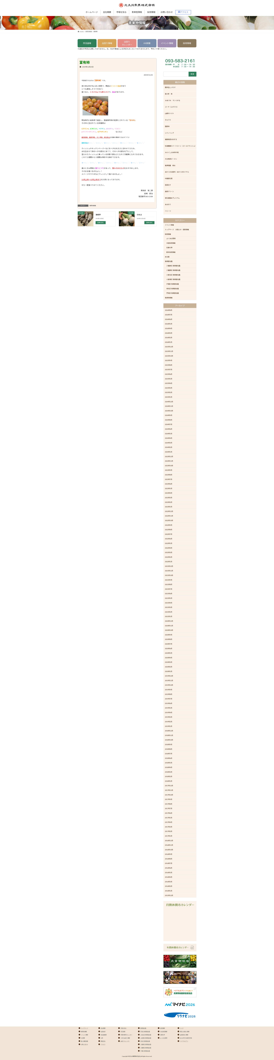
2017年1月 (168, 836)
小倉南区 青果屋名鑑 (173, 279)
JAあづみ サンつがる (172, 100)
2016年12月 (169, 840)
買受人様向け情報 (184, 1031)
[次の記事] (127, 222)
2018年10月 (169, 740)
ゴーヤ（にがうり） (171, 107)
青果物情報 (92, 205)
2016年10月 (169, 850)
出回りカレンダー (127, 43)
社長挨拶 (103, 1031)
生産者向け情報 (184, 1034)
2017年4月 (168, 822)
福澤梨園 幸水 (170, 165)
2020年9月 (168, 635)
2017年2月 (168, 831)
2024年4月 (168, 438)
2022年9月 (168, 525)
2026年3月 (168, 333)
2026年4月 (168, 328)
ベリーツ (168, 211)
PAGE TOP (266, 1026)
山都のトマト (169, 113)
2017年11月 (169, 790)
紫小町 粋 (168, 94)
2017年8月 (168, 804)
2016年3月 (168, 882)
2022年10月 (169, 520)
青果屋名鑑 (168, 261)
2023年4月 (168, 493)
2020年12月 (169, 621)
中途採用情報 (170, 243)
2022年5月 (168, 543)
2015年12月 (169, 895)
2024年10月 (169, 411)
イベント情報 (167, 43)
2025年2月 (168, 392)
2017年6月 (168, 813)
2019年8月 (168, 694)
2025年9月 (168, 360)
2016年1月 (168, 891)
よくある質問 (170, 238)
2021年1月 (168, 616)
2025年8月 (168, 365)
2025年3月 (168, 388)
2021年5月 (168, 598)
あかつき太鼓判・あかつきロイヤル (177, 172)
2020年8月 (168, 639)
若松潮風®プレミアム (172, 198)
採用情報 (187, 43)
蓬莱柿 (167, 126)
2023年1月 (168, 507)
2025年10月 (169, 356)
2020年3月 (168, 662)
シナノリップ (169, 133)
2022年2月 (168, 557)
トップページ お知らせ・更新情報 (177, 229)
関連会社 (103, 1041)
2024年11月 (169, 406)
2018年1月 (168, 781)
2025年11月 (169, 351)
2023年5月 (168, 488)
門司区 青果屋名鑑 (172, 293)
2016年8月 (168, 859)
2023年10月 (169, 466)
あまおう (168, 204)
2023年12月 (169, 456)
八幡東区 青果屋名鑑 (173, 266)
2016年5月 (168, 872)
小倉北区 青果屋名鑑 (173, 275)
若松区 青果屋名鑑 (172, 289)
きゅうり (168, 120)
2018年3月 (168, 772)
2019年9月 (168, 690)
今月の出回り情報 (125, 1038)
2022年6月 (168, 539)
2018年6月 (168, 758)
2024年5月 (168, 434)
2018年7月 (168, 754)
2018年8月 (168, 749)
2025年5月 (168, 379)
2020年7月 (168, 644)
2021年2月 (168, 612)
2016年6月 (168, 868)
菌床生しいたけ (170, 87)
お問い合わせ (84, 1044)
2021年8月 (168, 584)
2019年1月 (168, 726)
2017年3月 (168, 827)
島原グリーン (169, 191)
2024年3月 (168, 443)
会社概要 (103, 1028)
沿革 (102, 1038)
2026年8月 (168, 310)
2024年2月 (168, 447)
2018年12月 (169, 731)
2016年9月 (168, 854)
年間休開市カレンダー (126, 1034)
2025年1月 (168, 397)
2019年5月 (168, 708)
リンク (181, 1028)
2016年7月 (168, 863)
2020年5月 (168, 653)
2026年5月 (168, 324)
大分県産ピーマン (171, 159)
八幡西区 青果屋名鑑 (173, 270)
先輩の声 (169, 247)
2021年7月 (168, 589)
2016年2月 (168, 886)
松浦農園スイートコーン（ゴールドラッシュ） (180, 146)
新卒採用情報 (170, 252)
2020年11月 (169, 626)
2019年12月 (169, 676)
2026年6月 (168, 319)
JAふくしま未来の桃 (172, 152)
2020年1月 (168, 671)
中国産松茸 (168, 178)
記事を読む (100, 222)
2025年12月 (169, 347)
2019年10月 (169, 685)
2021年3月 (168, 607)
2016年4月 (168, 877)
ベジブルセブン (184, 1041)
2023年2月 (168, 502)
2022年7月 (168, 534)
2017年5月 (168, 818)
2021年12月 (169, 566)
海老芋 (98, 215)
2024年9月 (168, 415)
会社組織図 (104, 1034)
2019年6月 (168, 703)
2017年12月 (169, 785)
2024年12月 (169, 402)
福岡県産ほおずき (171, 139)
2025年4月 (168, 383)
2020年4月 (168, 658)
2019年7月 (168, 699)
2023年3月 (168, 497)
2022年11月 (169, 516)
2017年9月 (168, 799)
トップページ (84, 1028)
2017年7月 (168, 808)
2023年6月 (168, 484)
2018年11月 (169, 735)
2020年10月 (169, 630)
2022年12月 (169, 511)
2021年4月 (168, 603)
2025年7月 (168, 369)
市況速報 (87, 43)
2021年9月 (168, 580)
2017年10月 (169, 795)
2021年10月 (169, 575)
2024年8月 (168, 420)
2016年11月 (169, 845)
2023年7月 (168, 479)
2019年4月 (168, 712)
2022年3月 (168, 552)
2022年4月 (168, 548)
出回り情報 (107, 43)
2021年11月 (169, 571)
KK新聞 (147, 43)
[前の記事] (85, 222)
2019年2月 (168, 722)
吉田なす (168, 185)
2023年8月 (168, 475)
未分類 (167, 257)
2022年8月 (168, 529)
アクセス (103, 1044)
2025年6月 (168, 374)
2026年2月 (168, 337)
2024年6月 (168, 429)
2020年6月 (168, 648)
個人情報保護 (84, 1041)
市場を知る (123, 1028)
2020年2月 (168, 667)
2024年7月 (168, 424)
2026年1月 (168, 342)
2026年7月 (168, 315)
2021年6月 (168, 594)
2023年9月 (168, 470)
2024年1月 (168, 452)
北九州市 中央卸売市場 (186, 1038)
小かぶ (139, 215)
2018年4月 (168, 767)
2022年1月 (168, 561)
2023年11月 (169, 461)
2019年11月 (169, 680)
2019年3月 (168, 717)
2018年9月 (168, 744)
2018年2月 (168, 776)
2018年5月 (168, 763)
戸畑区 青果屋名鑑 (172, 284)
